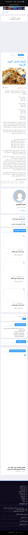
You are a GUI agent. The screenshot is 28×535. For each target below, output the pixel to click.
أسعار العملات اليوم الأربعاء (18, 219)
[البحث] (6, 12)
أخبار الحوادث (22, 486)
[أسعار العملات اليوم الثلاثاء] (14, 268)
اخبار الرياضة (22, 488)
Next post (23, 221)
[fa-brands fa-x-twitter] (16, 5)
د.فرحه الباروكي (15, 471)
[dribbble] (14, 5)
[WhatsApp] (5, 182)
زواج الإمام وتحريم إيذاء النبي (18, 333)
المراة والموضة (22, 491)
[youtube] (10, 5)
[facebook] (22, 182)
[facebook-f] (17, 5)
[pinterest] (8, 182)
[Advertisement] (14, 36)
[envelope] (12, 182)
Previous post (22, 216)
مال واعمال (21, 54)
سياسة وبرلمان (22, 493)
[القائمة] (25, 12)
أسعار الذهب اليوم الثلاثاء (18, 252)
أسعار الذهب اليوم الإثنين (18, 305)
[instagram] (12, 5)
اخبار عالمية (22, 494)
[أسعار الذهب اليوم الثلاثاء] (14, 241)
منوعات (23, 501)
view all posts (23, 210)
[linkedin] (16, 182)
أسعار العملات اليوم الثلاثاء (17, 278)
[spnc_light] (3, 12)
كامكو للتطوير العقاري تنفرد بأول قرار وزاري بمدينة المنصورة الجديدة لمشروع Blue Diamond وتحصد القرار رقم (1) (14, 468)
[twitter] (19, 182)
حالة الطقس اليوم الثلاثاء (19, 336)
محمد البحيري (12, 54)
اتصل (17, 532)
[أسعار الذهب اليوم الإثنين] (14, 295)
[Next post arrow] (3, 224)
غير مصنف (22, 355)
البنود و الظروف (11, 532)
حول (20, 532)
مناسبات (23, 499)
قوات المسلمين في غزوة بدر (18, 224)
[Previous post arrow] (3, 218)
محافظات (23, 498)
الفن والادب (22, 489)
